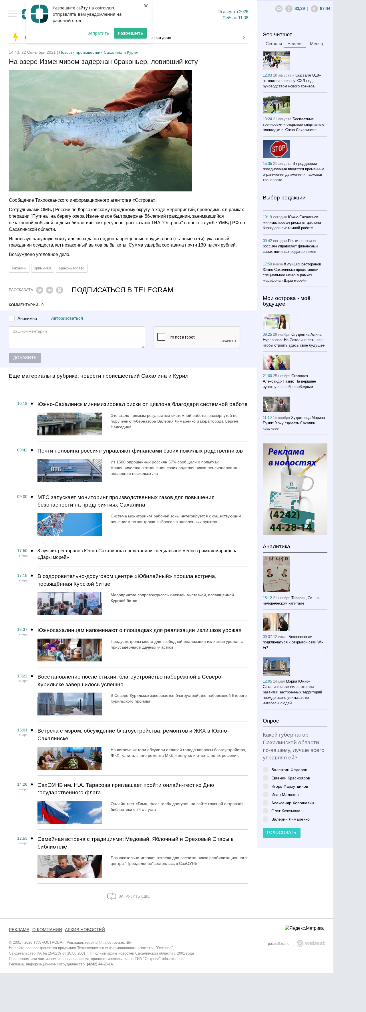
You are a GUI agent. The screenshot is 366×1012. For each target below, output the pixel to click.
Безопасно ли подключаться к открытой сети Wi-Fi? (293, 642)
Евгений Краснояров (290, 778)
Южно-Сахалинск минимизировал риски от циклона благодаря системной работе (142, 404)
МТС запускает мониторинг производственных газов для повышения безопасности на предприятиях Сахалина (125, 501)
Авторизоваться (67, 318)
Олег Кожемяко (285, 811)
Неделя (295, 43)
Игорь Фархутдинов (289, 786)
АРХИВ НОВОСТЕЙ (85, 929)
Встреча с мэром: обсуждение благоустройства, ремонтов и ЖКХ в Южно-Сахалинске (133, 734)
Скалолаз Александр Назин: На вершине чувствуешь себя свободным (289, 381)
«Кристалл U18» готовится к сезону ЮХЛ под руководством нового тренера (292, 80)
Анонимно (27, 319)
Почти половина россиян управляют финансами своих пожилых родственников (140, 451)
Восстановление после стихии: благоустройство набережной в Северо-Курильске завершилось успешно (130, 680)
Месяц (316, 43)
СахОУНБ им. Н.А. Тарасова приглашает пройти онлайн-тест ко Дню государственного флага (125, 789)
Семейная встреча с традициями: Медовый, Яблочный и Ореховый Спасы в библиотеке (135, 843)
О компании (47, 929)
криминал (42, 268)
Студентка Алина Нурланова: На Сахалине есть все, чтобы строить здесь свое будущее (294, 339)
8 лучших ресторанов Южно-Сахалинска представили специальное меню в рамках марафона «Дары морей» (137, 554)
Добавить (25, 357)
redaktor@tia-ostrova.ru (104, 942)
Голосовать (281, 832)
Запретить (98, 33)
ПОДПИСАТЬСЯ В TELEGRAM (123, 289)
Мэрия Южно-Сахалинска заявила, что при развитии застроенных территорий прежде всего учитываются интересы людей (292, 692)
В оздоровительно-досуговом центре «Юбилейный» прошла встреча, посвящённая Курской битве (126, 580)
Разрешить (130, 33)
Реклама (19, 929)
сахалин (19, 268)
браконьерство (71, 268)
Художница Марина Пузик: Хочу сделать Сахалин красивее (294, 423)
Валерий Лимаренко (290, 819)
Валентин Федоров (289, 769)
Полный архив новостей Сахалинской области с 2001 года (143, 953)
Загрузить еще (134, 896)
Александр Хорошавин (292, 803)
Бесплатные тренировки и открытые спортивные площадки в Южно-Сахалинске (293, 124)
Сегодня (274, 43)
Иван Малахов (285, 794)
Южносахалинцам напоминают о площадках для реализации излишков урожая (139, 630)
